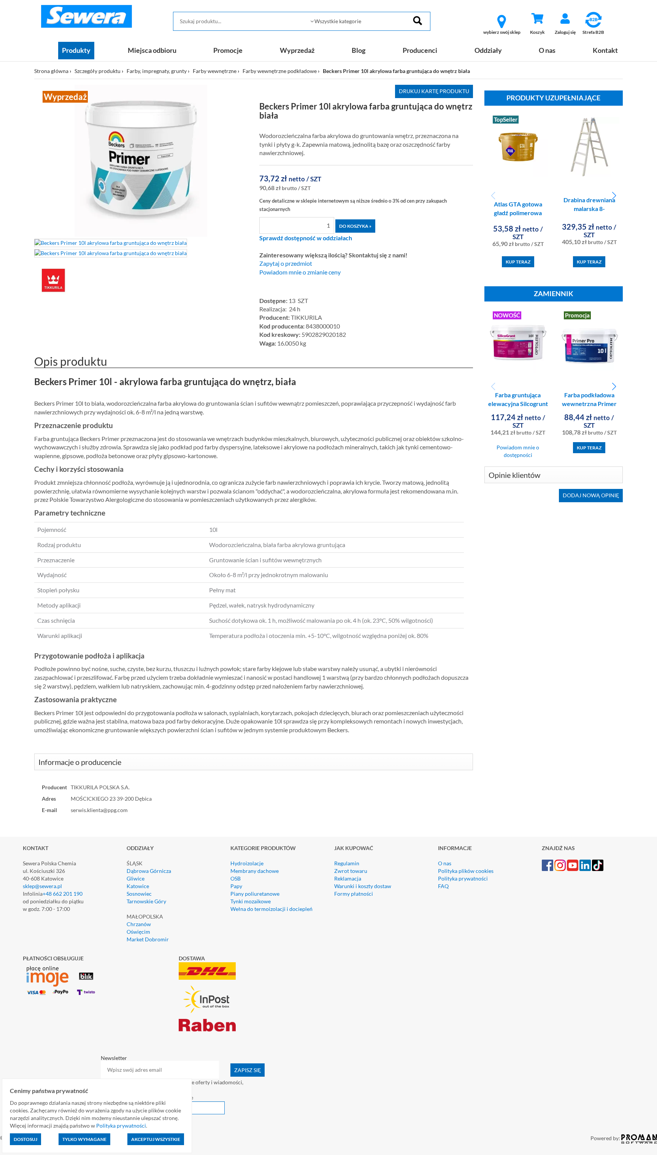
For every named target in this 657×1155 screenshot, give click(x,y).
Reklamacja (347, 878)
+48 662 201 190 (63, 893)
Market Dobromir (148, 939)
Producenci (420, 50)
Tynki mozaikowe (250, 901)
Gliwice (135, 878)
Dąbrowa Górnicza (149, 871)
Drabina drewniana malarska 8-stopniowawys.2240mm (591, 208)
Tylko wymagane (84, 1139)
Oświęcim (138, 931)
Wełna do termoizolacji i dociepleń (271, 909)
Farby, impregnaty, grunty (157, 71)
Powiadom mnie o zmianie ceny (300, 272)
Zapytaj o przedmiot (285, 263)
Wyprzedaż (297, 50)
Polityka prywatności (463, 878)
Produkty (76, 50)
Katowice (138, 886)
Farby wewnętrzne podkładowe (280, 71)
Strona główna (51, 71)
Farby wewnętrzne (214, 71)
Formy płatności (353, 893)
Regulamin (346, 863)
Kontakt (605, 50)
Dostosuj (25, 1139)
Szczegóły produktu (98, 71)
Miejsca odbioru (152, 50)
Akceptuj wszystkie (155, 1139)
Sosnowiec (139, 893)
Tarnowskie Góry (146, 901)
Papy (236, 886)
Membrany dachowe (254, 871)
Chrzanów (139, 924)
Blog (358, 50)
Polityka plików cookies (466, 871)
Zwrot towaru (350, 871)
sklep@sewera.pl (42, 886)
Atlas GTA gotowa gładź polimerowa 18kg (518, 212)
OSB (235, 878)
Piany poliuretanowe (254, 893)
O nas (547, 50)
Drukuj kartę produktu (434, 91)
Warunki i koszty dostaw (362, 886)
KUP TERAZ (518, 262)
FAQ (443, 886)
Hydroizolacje (246, 863)
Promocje (228, 50)
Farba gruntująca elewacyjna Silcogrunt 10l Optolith (518, 403)
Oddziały (488, 50)
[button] (614, 195)
